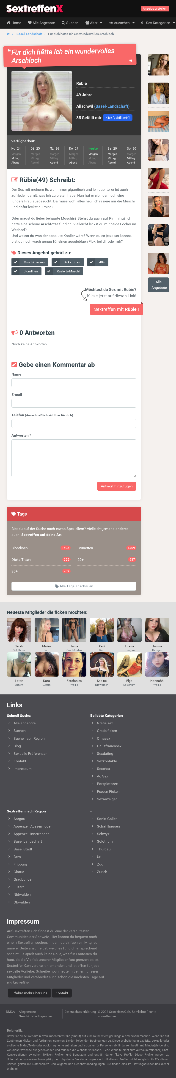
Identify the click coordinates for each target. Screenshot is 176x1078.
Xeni (102, 646)
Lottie (19, 681)
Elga (129, 681)
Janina (157, 646)
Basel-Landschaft (29, 34)
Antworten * (21, 435)
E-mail (16, 394)
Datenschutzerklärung (80, 1011)
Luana (129, 646)
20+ (106, 559)
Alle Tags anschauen (76, 586)
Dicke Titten (71, 262)
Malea (46, 646)
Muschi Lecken (34, 262)
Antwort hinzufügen (117, 486)
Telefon (42, 415)
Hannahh (157, 681)
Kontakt (61, 993)
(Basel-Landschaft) (111, 106)
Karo (46, 681)
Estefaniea (74, 681)
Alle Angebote (159, 285)
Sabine (102, 681)
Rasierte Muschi (68, 271)
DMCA (10, 1011)
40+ (102, 262)
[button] (41, 101)
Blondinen (30, 271)
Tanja (74, 646)
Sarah (19, 646)
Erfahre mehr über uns (29, 993)
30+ (40, 571)
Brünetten (106, 548)
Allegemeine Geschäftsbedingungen (35, 1014)
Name (16, 374)
